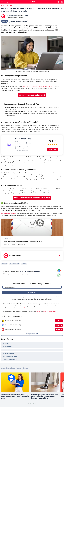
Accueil (3, 5)
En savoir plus (24, 308)
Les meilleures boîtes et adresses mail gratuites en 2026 (23, 242)
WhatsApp (37, 271)
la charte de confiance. (49, 311)
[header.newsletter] (7, 2)
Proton (26, 15)
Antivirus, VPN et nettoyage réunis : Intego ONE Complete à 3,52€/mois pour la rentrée (15, 396)
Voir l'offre (52, 149)
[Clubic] (32, 2)
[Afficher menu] (2, 1)
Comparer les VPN (32, 333)
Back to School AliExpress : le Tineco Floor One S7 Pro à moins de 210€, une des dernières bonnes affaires (44, 396)
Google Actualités (24, 271)
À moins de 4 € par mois (8, 213)
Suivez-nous (4, 21)
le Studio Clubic (13, 15)
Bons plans (10, 5)
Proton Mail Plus (6, 136)
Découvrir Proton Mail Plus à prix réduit (32, 95)
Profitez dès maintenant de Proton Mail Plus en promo (32, 197)
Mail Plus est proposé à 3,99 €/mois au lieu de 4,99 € (39, 86)
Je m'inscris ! (32, 292)
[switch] (59, 2)
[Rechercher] (4, 2)
